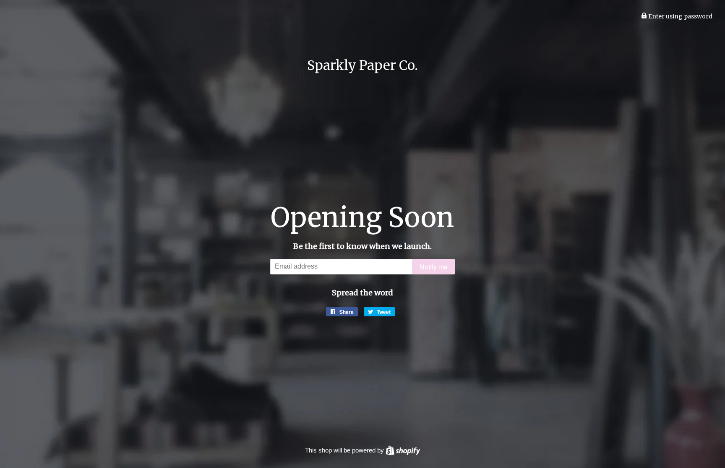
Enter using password (679, 16)
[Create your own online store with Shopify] (403, 450)
